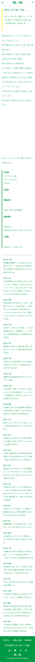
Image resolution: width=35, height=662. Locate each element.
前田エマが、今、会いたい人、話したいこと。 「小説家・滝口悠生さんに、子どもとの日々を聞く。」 (18, 426)
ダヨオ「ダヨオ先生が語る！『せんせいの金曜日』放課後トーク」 (18, 583)
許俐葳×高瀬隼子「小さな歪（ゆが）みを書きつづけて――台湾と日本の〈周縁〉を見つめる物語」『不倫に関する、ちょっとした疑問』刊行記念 (17, 267)
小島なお (7, 183)
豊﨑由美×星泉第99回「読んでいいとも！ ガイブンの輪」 (17, 378)
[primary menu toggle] (2, 2)
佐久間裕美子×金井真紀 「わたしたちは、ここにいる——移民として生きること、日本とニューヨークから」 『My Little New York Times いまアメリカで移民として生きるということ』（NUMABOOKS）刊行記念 (18, 287)
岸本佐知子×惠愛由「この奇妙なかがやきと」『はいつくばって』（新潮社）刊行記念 (18, 595)
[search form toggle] (32, 3)
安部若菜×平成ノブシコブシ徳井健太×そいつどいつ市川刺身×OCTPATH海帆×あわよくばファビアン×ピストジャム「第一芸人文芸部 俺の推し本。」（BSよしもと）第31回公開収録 (18, 493)
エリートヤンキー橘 (10, 176)
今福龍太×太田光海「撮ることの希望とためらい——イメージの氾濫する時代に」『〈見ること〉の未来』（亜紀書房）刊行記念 (18, 555)
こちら (9, 163)
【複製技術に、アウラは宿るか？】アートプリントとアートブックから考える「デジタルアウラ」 (18, 525)
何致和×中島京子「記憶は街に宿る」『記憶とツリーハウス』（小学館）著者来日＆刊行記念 (17, 349)
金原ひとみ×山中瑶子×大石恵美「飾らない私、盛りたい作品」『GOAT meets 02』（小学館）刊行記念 (18, 441)
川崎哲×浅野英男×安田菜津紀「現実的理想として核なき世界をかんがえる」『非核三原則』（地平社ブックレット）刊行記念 (18, 456)
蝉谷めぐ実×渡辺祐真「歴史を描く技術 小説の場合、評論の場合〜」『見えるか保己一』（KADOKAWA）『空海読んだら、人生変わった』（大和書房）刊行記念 (18, 611)
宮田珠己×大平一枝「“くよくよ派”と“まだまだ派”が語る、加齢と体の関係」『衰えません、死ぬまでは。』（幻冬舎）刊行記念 (18, 570)
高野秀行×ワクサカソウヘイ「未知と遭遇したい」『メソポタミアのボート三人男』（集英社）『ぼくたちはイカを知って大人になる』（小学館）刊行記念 (18, 473)
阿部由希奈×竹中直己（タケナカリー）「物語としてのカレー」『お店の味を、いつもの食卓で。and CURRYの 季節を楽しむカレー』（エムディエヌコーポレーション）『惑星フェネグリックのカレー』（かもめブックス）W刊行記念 (18, 311)
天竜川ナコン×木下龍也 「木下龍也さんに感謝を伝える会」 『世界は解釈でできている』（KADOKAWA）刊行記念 (18, 512)
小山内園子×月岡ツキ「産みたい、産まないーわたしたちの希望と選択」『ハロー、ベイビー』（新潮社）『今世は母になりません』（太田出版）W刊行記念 (18, 393)
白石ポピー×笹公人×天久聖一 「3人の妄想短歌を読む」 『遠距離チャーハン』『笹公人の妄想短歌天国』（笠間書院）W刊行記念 (18, 332)
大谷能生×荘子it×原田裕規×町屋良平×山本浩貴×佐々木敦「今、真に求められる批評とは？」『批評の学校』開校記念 (18, 411)
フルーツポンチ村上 (10, 180)
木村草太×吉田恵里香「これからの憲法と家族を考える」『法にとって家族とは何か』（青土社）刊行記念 (18, 365)
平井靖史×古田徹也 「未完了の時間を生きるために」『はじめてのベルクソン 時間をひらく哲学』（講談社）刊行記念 (18, 628)
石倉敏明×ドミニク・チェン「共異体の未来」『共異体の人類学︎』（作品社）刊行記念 (17, 539)
